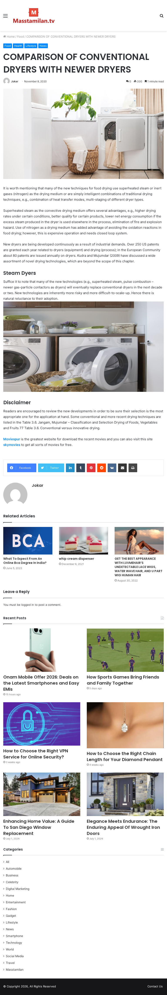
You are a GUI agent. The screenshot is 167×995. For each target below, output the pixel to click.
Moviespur (11, 439)
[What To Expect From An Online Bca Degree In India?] (27, 541)
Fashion (11, 909)
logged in (27, 604)
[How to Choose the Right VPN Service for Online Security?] (41, 724)
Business (12, 875)
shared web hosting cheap (70, 987)
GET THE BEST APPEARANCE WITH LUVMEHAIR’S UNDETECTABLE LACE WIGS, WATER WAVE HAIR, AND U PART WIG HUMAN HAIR (138, 566)
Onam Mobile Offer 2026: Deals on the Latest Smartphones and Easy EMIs (41, 683)
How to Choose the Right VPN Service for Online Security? (35, 754)
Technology (14, 942)
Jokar (14, 81)
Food (20, 36)
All (7, 862)
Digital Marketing (17, 889)
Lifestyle (31, 45)
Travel (10, 963)
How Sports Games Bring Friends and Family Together (123, 680)
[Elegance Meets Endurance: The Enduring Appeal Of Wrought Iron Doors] (125, 794)
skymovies (11, 445)
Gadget (11, 915)
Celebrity (12, 882)
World (10, 949)
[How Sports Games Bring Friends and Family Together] (125, 650)
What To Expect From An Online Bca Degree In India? (25, 560)
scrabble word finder (61, 987)
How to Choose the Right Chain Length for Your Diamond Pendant (125, 756)
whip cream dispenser (76, 558)
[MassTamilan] (34, 15)
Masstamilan (14, 969)
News (43, 45)
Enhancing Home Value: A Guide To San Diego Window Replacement (38, 827)
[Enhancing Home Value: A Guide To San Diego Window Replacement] (41, 794)
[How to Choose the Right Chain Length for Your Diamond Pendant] (125, 725)
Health (18, 45)
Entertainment (16, 902)
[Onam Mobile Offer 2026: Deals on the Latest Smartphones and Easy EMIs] (41, 650)
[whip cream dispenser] (83, 541)
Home (10, 36)
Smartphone (14, 936)
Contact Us (155, 986)
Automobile (14, 868)
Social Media (15, 956)
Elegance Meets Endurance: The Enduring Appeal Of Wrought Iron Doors (123, 827)
